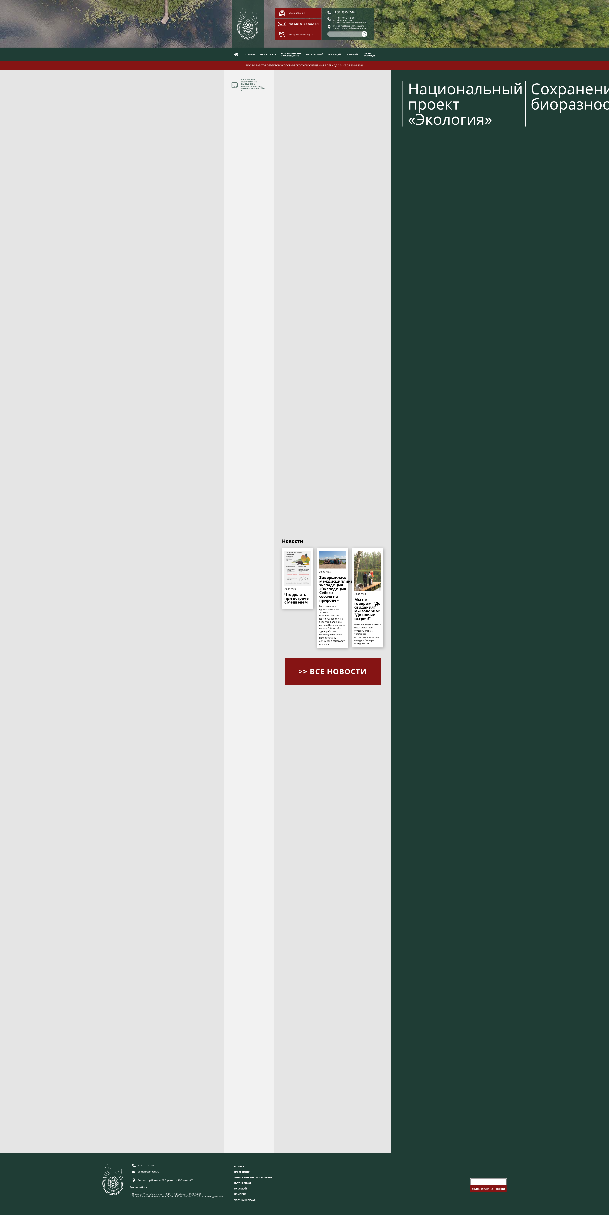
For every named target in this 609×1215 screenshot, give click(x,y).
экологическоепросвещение (291, 54)
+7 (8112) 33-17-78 (344, 12)
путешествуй (314, 54)
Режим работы (256, 65)
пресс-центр (268, 54)
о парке (250, 54)
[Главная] (236, 54)
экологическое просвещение (253, 1177)
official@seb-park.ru (148, 1172)
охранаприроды (369, 54)
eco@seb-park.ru (342, 20)
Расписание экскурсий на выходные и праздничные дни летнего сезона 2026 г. (253, 85)
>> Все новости (332, 671)
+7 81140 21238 (146, 1165)
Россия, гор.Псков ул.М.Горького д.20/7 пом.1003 (165, 1180)
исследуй (334, 54)
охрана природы (245, 1199)
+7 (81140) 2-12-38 (344, 17)
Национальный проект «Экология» (465, 104)
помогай (352, 54)
